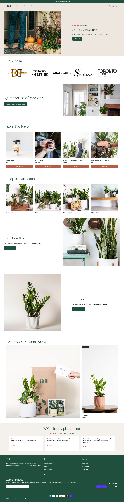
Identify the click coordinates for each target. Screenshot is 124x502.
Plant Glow (10, 160)
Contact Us (46, 474)
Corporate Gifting (48, 469)
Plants (37, 213)
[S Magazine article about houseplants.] (84, 73)
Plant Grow (39, 160)
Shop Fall (77, 38)
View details (104, 166)
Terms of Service (86, 472)
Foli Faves (10, 213)
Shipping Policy (85, 466)
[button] (19, 5)
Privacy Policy (85, 463)
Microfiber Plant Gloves (100, 160)
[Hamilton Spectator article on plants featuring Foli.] (39, 73)
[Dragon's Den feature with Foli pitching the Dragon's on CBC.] (16, 73)
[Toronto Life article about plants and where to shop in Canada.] (107, 72)
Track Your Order (48, 463)
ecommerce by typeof (24, 498)
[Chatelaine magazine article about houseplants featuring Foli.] (62, 73)
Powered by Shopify (16, 498)
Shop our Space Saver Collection (15, 104)
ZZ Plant (85, 415)
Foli (10, 498)
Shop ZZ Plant (79, 309)
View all (113, 126)
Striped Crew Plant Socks (72, 160)
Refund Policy (85, 469)
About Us (46, 466)
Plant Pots (95, 213)
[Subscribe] (30, 486)
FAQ (45, 472)
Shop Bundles (10, 248)
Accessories (67, 213)
